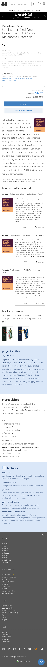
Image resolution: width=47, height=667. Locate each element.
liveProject (5, 553)
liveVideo (5, 550)
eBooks (4, 557)
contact (4, 617)
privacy (4, 632)
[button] (2, 16)
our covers (5, 562)
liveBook (27, 10)
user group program (9, 577)
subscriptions (6, 560)
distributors (6, 586)
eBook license (6, 636)
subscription (36, 10)
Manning (5, 543)
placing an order (7, 608)
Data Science (12, 81)
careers (4, 588)
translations (6, 641)
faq (3, 615)
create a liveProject (8, 581)
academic (5, 584)
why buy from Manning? (10, 612)
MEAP (20, 10)
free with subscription (23, 110)
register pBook (7, 605)
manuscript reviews (8, 591)
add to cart (23, 104)
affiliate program (7, 593)
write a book (6, 579)
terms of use (6, 634)
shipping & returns (8, 610)
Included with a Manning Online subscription (17, 78)
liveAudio (5, 555)
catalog (10, 10)
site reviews (8, 574)
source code (6, 639)
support (4, 619)
